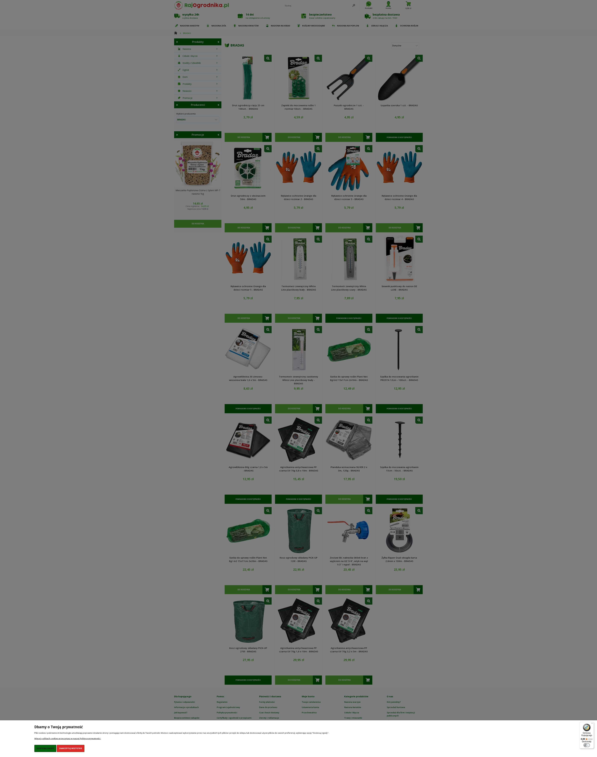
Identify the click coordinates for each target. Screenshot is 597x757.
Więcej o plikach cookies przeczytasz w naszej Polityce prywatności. (67, 738)
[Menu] (592, 724)
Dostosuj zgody (45, 748)
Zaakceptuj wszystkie (70, 748)
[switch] (587, 745)
